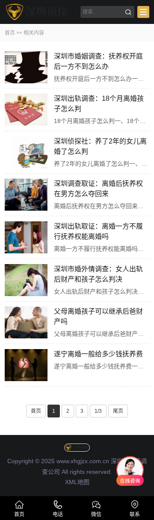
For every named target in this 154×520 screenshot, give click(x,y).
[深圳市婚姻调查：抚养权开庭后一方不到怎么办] (26, 67)
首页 (10, 33)
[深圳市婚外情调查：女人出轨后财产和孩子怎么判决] (26, 280)
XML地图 (77, 482)
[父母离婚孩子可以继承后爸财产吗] (26, 322)
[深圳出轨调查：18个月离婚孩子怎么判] (26, 110)
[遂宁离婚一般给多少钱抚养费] (26, 365)
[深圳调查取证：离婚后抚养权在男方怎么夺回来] (26, 195)
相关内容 (34, 33)
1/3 (98, 411)
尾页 (118, 411)
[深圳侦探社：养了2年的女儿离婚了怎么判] (26, 152)
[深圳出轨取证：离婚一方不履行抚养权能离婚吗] (26, 237)
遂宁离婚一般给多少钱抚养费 (98, 354)
